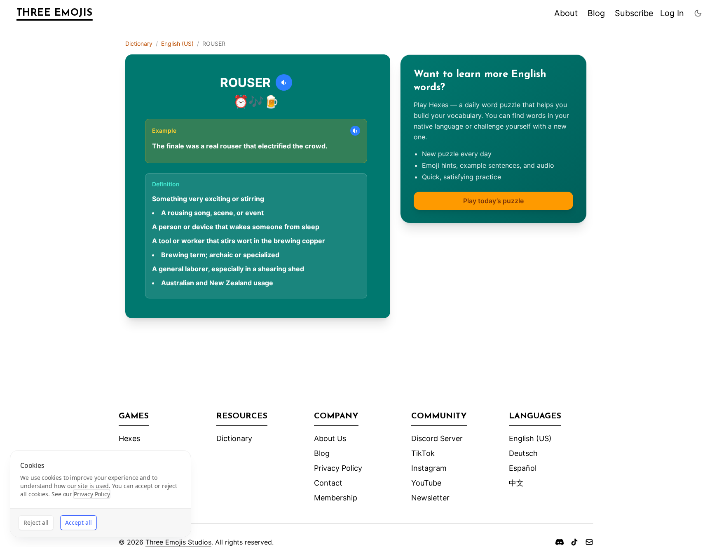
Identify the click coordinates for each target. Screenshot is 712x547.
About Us (330, 438)
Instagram (429, 468)
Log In (672, 13)
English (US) (177, 43)
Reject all (36, 522)
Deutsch (523, 453)
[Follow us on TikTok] (574, 542)
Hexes (129, 438)
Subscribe (634, 13)
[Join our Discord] (559, 542)
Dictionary (138, 43)
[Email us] (589, 542)
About (566, 13)
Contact (328, 483)
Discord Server (437, 438)
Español (522, 468)
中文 (516, 483)
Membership (335, 497)
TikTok (423, 453)
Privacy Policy (338, 468)
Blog (596, 13)
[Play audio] (284, 82)
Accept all (78, 522)
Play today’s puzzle (493, 201)
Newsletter (430, 497)
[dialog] (100, 493)
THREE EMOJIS (54, 13)
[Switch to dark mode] (698, 13)
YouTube (426, 483)
